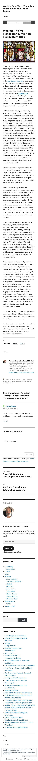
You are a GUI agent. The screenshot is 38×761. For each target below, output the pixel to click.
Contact (6, 744)
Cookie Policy (6, 753)
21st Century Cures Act (15, 81)
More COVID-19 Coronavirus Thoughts (18, 693)
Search (5, 616)
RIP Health (8, 641)
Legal (19, 381)
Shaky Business (10, 646)
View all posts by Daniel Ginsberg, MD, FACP (21, 372)
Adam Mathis (11, 406)
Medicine (8, 576)
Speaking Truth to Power (13, 648)
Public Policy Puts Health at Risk (16, 638)
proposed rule (23, 93)
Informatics (14, 381)
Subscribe (8, 548)
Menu (6, 16)
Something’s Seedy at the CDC (15, 636)
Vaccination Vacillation (13, 658)
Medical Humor (11, 594)
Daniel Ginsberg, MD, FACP (13, 379)
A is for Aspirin (10, 653)
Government (6, 381)
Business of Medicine (13, 581)
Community (9, 566)
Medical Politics (26, 381)
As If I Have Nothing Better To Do (16, 727)
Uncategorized (10, 606)
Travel (8, 604)
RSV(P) (7, 643)
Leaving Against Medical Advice (16, 678)
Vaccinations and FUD (12, 655)
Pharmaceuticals (12, 599)
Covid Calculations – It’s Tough (16, 680)
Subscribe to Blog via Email (16, 526)
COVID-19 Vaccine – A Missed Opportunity (20, 665)
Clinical (9, 584)
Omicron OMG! (10, 651)
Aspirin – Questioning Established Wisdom (20, 705)
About (5, 740)
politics (10, 383)
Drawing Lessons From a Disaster (16, 720)
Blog (4, 736)
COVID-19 (9, 586)
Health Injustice (10, 683)
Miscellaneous (10, 601)
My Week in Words (11, 690)
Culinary (8, 571)
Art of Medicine (11, 579)
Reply (5, 421)
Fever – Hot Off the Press (13, 717)
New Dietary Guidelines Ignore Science (18, 703)
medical (5, 383)
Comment (29, 454)
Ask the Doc (10, 569)
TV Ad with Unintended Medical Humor (18, 700)
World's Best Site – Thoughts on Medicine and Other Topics (18, 8)
